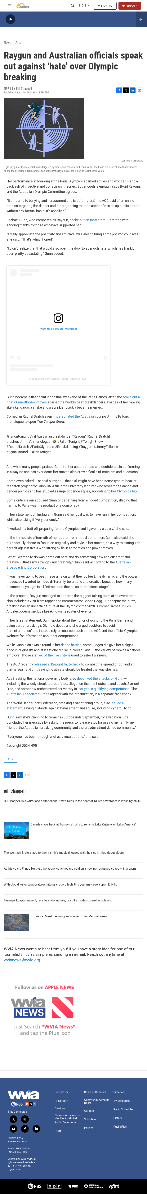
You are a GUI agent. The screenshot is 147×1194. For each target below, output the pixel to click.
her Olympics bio (124, 491)
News (7, 42)
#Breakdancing (66, 447)
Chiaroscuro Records (67, 1115)
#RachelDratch (18, 447)
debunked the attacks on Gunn (100, 678)
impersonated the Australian (74, 416)
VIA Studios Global (66, 1118)
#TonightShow (92, 442)
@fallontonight (18, 436)
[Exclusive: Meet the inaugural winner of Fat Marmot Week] (16, 922)
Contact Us (61, 1092)
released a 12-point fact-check (57, 664)
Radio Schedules (124, 1109)
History (118, 1118)
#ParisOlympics (42, 447)
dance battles (71, 645)
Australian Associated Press (28, 694)
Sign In (84, 5)
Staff (58, 1131)
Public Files (120, 1126)
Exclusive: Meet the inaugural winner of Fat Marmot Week (69, 916)
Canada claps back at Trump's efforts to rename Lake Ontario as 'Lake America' (83, 824)
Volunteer (90, 1119)
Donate (131, 6)
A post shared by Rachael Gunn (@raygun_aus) (58, 378)
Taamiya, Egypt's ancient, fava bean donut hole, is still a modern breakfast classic (58, 900)
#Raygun (85, 447)
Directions (120, 1092)
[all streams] (141, 19)
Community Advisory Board (96, 1101)
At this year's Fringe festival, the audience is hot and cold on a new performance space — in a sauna (70, 868)
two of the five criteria (53, 655)
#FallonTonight (68, 442)
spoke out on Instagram (87, 220)
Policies (88, 1128)
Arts (18, 42)
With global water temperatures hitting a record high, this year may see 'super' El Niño (60, 884)
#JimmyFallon (104, 447)
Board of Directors (95, 1092)
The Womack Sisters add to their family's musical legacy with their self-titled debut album (64, 852)
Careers (89, 1110)
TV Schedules (122, 1100)
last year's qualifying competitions (104, 689)
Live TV (106, 5)
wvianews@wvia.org (22, 960)
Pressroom (61, 1100)
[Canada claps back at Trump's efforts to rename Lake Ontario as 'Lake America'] (16, 830)
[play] (10, 19)
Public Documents (66, 1122)
